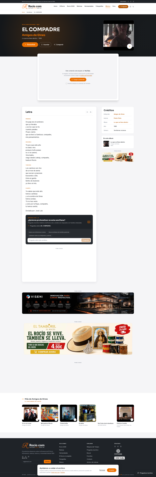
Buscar (89, 453)
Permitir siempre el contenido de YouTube (79, 83)
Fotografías (99, 6)
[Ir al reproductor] (129, 46)
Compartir (59, 45)
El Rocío (62, 6)
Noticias (79, 6)
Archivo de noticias (92, 462)
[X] (131, 1)
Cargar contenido (78, 80)
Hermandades (88, 6)
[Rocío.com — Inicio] (31, 6)
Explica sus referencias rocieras (37, 232)
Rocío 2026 (70, 6)
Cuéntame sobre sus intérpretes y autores (40, 235)
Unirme (47, 461)
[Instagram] (133, 1)
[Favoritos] (130, 6)
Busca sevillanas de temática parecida (59, 232)
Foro (114, 6)
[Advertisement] (59, 262)
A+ (91, 112)
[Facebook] (128, 1)
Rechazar (102, 470)
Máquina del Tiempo (93, 447)
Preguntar (86, 240)
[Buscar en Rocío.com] (133, 6)
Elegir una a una (55, 472)
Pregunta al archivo (92, 450)
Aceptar (111, 470)
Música (108, 6)
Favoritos (89, 456)
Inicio (55, 6)
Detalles (62, 472)
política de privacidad (86, 75)
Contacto (89, 459)
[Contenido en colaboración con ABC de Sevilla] (119, 458)
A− (87, 112)
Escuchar (31, 45)
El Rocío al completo (65, 456)
